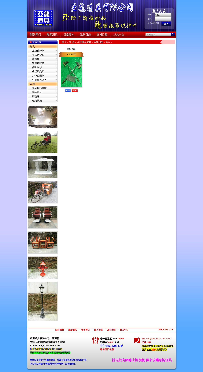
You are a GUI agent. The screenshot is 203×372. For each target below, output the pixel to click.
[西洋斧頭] (71, 56)
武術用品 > (100, 42)
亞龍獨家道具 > (85, 42)
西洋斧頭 (71, 49)
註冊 (149, 23)
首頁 (64, 42)
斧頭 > (109, 42)
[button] (68, 88)
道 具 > (73, 42)
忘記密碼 (155, 23)
